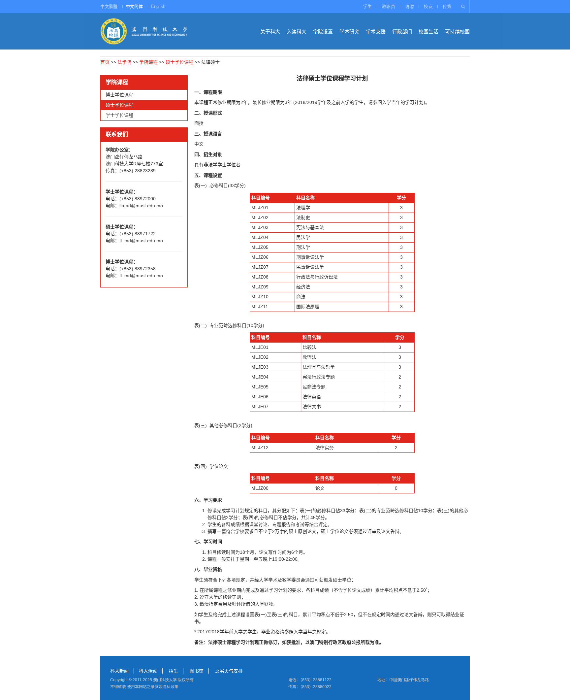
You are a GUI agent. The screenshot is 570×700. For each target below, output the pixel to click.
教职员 (389, 6)
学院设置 (323, 31)
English (158, 6)
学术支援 (376, 31)
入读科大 (296, 31)
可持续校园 (457, 31)
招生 (173, 671)
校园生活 (428, 31)
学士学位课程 (119, 115)
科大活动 (148, 671)
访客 (409, 6)
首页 (105, 62)
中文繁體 (108, 6)
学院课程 (148, 62)
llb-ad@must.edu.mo (141, 205)
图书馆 (197, 671)
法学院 (124, 62)
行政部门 (402, 31)
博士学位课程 (119, 94)
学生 (367, 6)
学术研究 (349, 31)
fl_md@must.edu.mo (141, 240)
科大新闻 (119, 671)
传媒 (447, 6)
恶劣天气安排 (229, 671)
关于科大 (270, 31)
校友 (428, 6)
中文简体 (134, 6)
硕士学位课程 (179, 62)
